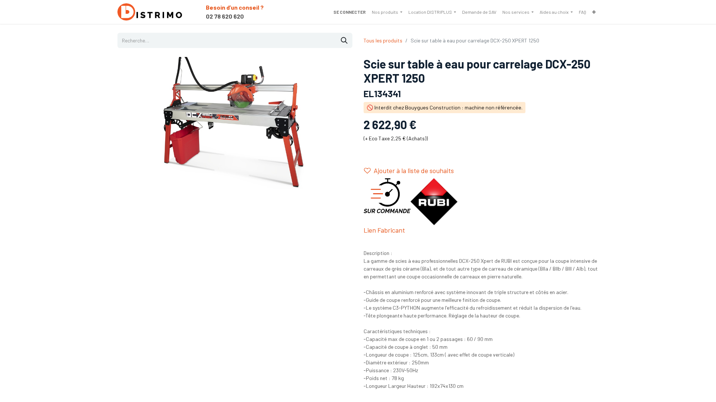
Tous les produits (383, 40)
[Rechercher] (344, 40)
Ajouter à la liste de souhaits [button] (414, 170)
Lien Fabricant (384, 230)
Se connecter (349, 12)
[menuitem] (387, 12)
